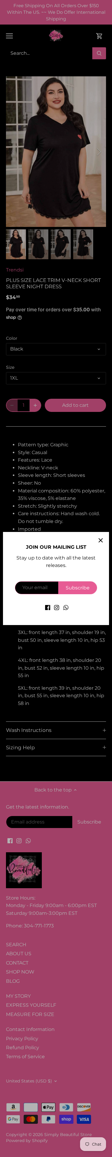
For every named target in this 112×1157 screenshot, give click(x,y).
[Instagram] (56, 607)
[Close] (100, 540)
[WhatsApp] (65, 607)
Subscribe (78, 588)
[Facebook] (47, 607)
